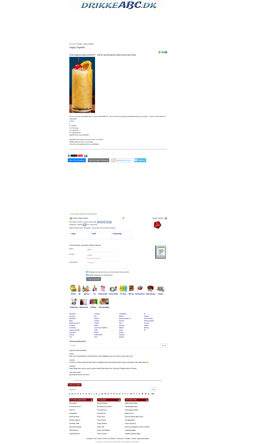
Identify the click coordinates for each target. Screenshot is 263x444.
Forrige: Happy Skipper (80, 218)
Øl (144, 330)
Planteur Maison (74, 420)
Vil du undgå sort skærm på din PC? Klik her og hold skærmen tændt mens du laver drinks (102, 55)
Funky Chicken (102, 433)
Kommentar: (73, 262)
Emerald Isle (101, 413)
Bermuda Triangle (75, 427)
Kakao (96, 332)
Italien (96, 325)
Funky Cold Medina (103, 430)
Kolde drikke (98, 334)
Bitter (71, 321)
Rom (120, 323)
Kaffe (96, 330)
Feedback (141, 160)
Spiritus (121, 337)
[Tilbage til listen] (123, 218)
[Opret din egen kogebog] (160, 252)
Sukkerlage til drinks (131, 410)
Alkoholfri (72, 314)
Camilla (71, 360)
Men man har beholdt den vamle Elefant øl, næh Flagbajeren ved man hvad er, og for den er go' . (101, 356)
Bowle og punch (74, 323)
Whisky (146, 327)
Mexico (121, 316)
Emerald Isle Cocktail (104, 406)
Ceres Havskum (130, 423)
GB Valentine (73, 430)
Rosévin (122, 325)
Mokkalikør (73, 403)
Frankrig (97, 314)
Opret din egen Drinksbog (98, 160)
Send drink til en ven (123, 160)
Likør (95, 337)
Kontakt (127, 438)
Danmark (72, 332)
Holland (96, 321)
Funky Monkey (102, 423)
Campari (72, 325)
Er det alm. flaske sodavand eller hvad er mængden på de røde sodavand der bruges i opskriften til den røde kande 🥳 (108, 362)
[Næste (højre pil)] (162, 52)
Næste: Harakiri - (158, 218)
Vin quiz (146, 323)
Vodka (146, 325)
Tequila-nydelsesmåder (132, 433)
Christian (72, 366)
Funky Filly (100, 427)
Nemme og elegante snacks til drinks (137, 427)
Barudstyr (72, 318)
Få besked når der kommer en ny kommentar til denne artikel (108, 272)
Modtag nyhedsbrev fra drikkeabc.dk (100, 275)
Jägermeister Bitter (131, 403)
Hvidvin (96, 323)
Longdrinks (122, 314)
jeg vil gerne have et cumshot (79, 374)
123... (153, 394)
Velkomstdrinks (149, 321)
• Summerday (117, 234)
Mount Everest (74, 416)
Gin (95, 316)
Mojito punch (129, 413)
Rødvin (121, 327)
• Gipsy (73, 234)
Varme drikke (148, 318)
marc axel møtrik (75, 372)
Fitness (71, 334)
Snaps (121, 332)
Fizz (70, 337)
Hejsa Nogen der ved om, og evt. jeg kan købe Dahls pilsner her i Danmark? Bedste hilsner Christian (103, 368)
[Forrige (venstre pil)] (159, 52)
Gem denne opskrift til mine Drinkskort (84, 214)
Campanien (73, 413)
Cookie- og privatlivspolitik (140, 438)
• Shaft (93, 234)
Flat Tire (72, 410)
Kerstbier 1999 (74, 423)
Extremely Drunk (75, 406)
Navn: (71, 249)
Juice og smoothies (100, 327)
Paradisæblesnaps (131, 406)
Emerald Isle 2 (102, 410)
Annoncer (120, 438)
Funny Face (101, 416)
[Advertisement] (118, 26)
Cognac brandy (74, 330)
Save (81, 155)
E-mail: (72, 254)
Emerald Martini (102, 403)
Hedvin (96, 318)
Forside (79, 44)
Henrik (71, 354)
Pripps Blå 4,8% (74, 433)
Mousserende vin (125, 318)
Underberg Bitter (130, 430)
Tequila (146, 316)
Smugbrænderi (130, 420)
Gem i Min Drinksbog (76, 160)
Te (145, 314)
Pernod (121, 321)
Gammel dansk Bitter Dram (134, 416)
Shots (121, 330)
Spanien (122, 334)
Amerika (72, 316)
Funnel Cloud (101, 420)
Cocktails (72, 327)
